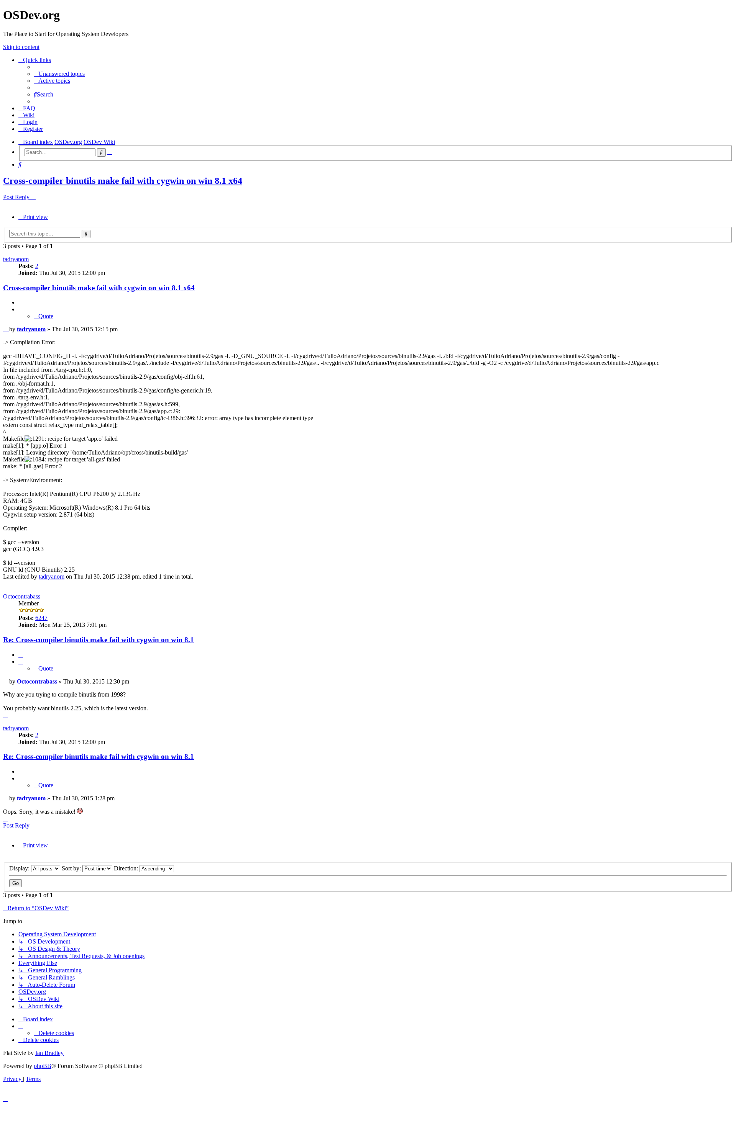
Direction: (127, 868)
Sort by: (72, 868)
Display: (20, 868)
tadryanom (16, 259)
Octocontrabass (21, 596)
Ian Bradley (49, 1053)
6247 (41, 618)
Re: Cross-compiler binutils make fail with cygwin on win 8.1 (98, 640)
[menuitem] (59, 73)
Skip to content (21, 47)
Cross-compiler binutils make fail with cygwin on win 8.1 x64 (122, 181)
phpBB (42, 1066)
